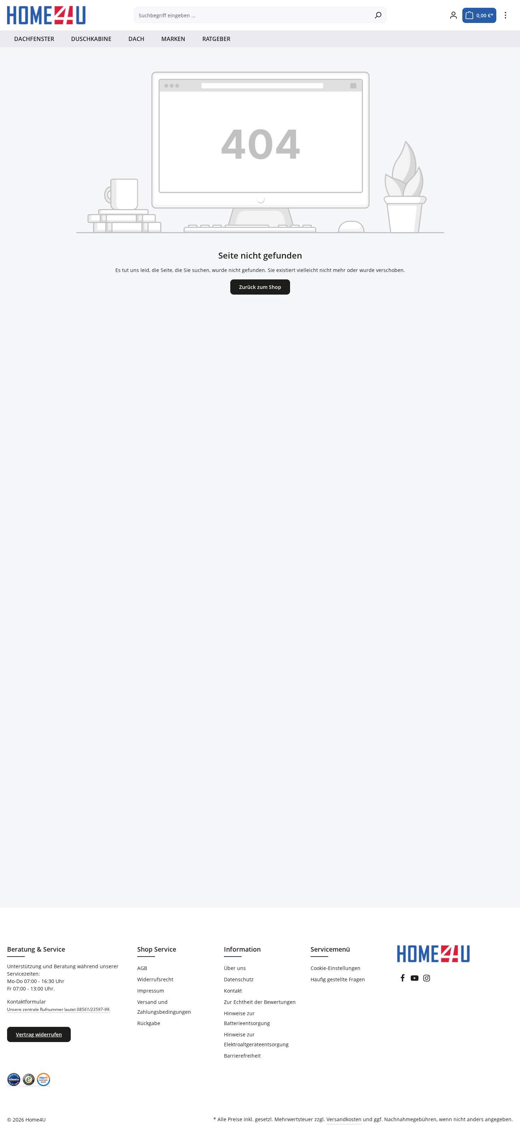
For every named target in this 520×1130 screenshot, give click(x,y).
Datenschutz (239, 979)
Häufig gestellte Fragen (338, 979)
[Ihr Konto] (453, 15)
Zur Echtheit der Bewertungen (260, 1002)
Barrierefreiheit (242, 1055)
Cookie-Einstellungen (335, 968)
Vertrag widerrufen (39, 1034)
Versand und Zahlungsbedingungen (164, 1007)
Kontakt (233, 990)
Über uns (235, 968)
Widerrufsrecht (155, 979)
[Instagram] (427, 980)
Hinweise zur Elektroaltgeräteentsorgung (256, 1039)
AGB (142, 968)
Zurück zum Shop (260, 287)
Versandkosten (344, 1119)
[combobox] (252, 15)
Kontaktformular (58, 1005)
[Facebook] (402, 980)
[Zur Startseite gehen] (46, 15)
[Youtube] (414, 980)
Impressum (150, 990)
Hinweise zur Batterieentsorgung (247, 1018)
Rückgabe (148, 1023)
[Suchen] (378, 15)
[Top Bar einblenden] (505, 15)
